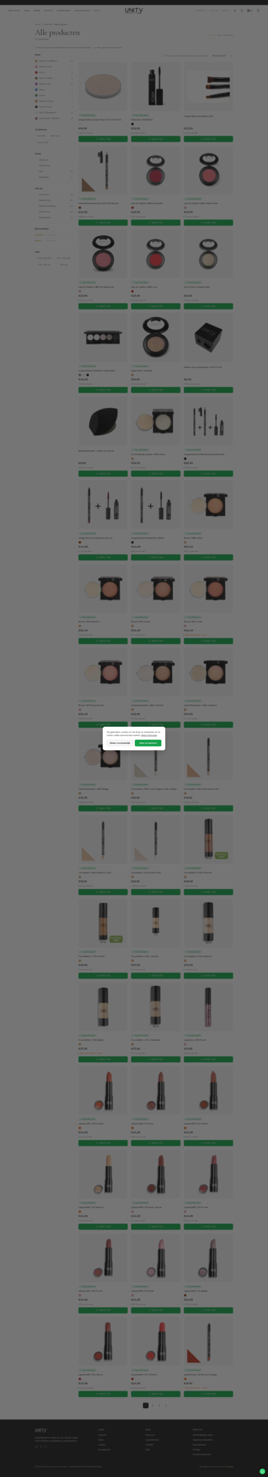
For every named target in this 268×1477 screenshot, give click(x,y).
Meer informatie (149, 735)
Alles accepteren (148, 743)
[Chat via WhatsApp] (262, 1471)
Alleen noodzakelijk (120, 743)
